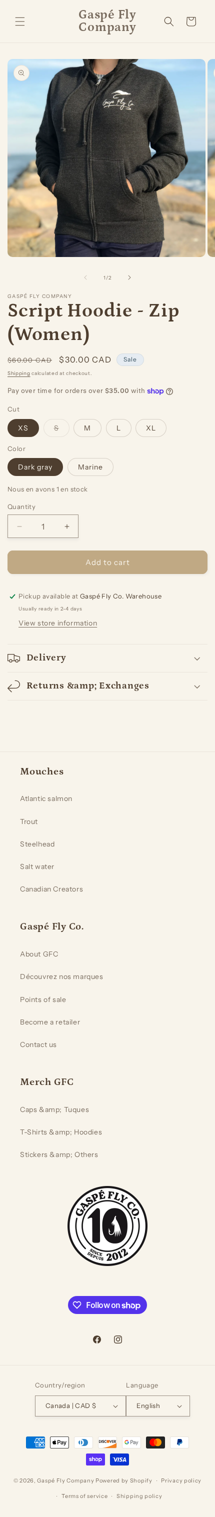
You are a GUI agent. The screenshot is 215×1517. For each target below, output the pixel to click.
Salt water (37, 866)
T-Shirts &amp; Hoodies (61, 1132)
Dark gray (35, 467)
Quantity (22, 506)
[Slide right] (129, 277)
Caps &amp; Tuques (54, 1109)
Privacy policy (181, 1480)
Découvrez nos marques (62, 976)
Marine (90, 467)
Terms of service (85, 1496)
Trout (29, 821)
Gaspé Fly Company (65, 1480)
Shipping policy (139, 1496)
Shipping (19, 373)
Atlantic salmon (46, 798)
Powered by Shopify (124, 1480)
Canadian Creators (51, 889)
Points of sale (43, 999)
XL (151, 428)
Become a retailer (50, 1022)
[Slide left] (85, 277)
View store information (57, 623)
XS (23, 428)
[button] (20, 21)
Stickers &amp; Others (59, 1154)
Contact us (38, 1044)
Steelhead (37, 844)
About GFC (39, 954)
